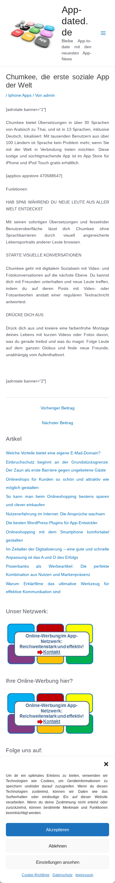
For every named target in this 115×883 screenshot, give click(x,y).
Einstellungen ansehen (57, 862)
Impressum (84, 875)
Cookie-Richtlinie (36, 875)
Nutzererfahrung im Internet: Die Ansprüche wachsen (55, 514)
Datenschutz (62, 875)
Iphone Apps (20, 95)
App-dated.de (75, 21)
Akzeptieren (57, 829)
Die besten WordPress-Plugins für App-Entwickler (52, 523)
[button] (106, 764)
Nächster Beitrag (57, 423)
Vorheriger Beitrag (58, 408)
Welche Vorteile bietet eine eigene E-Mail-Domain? (53, 453)
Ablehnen (58, 845)
